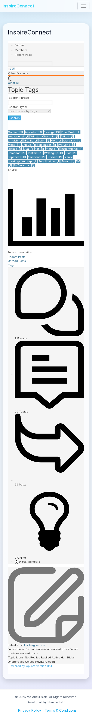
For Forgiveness (34, 645)
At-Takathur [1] (24, 165)
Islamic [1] (15, 148)
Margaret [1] (72, 140)
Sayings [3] (52, 132)
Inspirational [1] (72, 148)
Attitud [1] (68, 136)
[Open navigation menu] (83, 6)
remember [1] (47, 144)
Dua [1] (29, 148)
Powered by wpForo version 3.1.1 (30, 666)
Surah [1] (68, 161)
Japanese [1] (17, 157)
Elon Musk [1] (70, 132)
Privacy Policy (29, 710)
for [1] (40, 148)
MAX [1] (56, 140)
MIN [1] (44, 140)
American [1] (37, 157)
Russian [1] (55, 157)
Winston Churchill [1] (45, 136)
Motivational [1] (19, 136)
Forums (19, 45)
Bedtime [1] (35, 153)
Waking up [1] (54, 153)
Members (21, 50)
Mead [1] (14, 144)
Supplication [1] (49, 161)
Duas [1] (71, 153)
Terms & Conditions (61, 710)
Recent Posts (23, 54)
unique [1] (29, 144)
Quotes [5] (16, 132)
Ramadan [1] (17, 153)
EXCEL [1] (31, 140)
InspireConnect (18, 6)
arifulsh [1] (16, 140)
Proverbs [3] (34, 132)
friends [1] (53, 148)
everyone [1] (67, 144)
